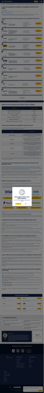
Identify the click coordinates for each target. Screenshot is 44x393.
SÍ (18, 203)
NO (25, 203)
